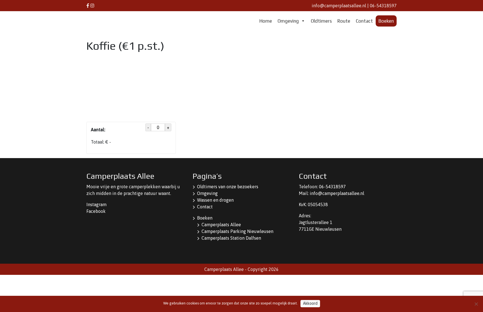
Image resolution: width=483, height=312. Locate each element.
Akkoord (310, 303)
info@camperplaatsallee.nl (339, 5)
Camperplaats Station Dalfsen (231, 237)
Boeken (386, 21)
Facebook (96, 211)
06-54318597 (383, 5)
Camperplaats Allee (221, 224)
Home (265, 21)
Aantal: (98, 129)
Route (343, 21)
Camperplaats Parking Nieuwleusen (237, 231)
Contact (364, 21)
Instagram (96, 204)
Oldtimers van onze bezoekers (227, 186)
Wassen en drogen (215, 200)
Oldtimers (321, 21)
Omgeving (288, 21)
